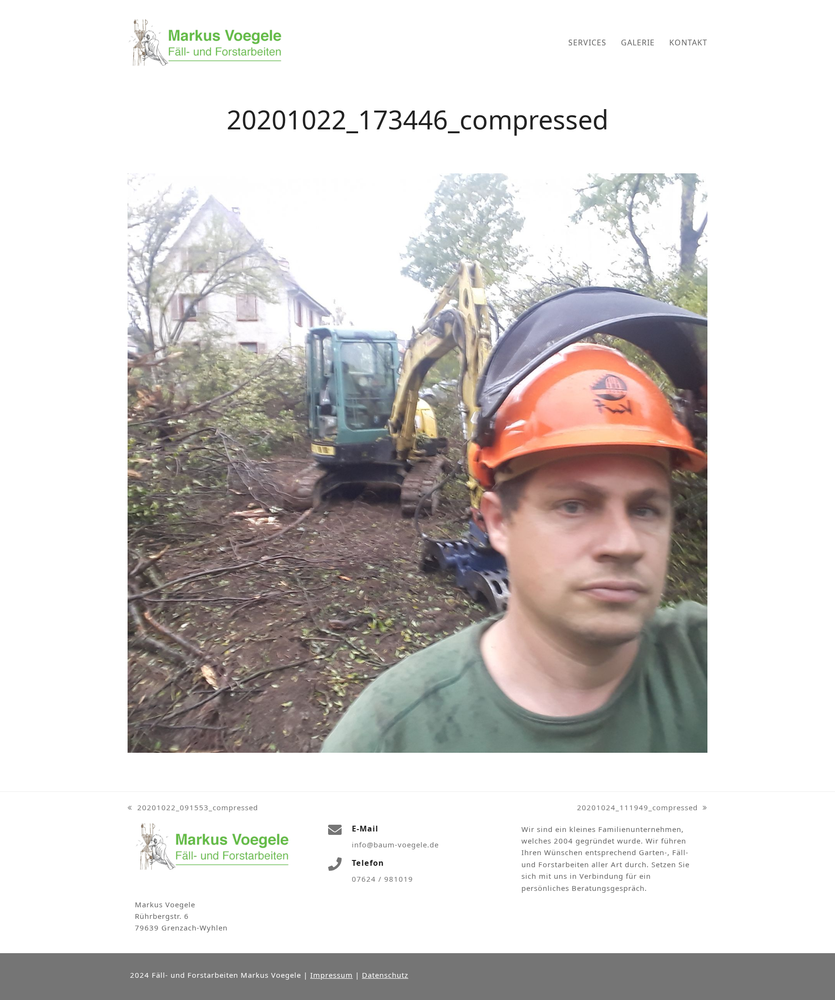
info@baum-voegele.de (395, 844)
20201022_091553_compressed (193, 808)
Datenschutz (385, 975)
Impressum (331, 975)
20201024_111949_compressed (637, 808)
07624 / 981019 (382, 879)
